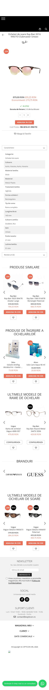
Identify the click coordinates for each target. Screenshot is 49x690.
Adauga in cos (24, 122)
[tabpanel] (24, 70)
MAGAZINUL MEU (23, 625)
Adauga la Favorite (23, 133)
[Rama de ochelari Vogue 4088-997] (13, 414)
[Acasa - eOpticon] (24, 24)
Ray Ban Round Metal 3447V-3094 (36, 429)
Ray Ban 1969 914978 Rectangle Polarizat (36, 299)
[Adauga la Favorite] (13, 317)
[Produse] (3, 19)
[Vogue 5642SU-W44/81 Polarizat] (36, 515)
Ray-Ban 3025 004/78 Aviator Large (13, 299)
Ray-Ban (13, 296)
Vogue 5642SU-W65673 (13, 529)
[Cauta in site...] (46, 29)
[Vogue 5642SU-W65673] (13, 515)
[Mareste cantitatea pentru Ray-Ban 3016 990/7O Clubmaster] (28, 115)
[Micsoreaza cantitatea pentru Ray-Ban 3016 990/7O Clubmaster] (20, 115)
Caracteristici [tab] (9, 148)
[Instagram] (27, 599)
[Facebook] (22, 599)
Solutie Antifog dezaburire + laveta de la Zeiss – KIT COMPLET (13, 365)
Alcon (36, 362)
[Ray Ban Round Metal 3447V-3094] (36, 414)
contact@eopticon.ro (26, 616)
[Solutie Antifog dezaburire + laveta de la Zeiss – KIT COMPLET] (13, 350)
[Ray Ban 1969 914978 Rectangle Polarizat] (36, 284)
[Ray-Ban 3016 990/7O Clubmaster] (24, 70)
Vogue (13, 426)
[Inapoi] (2, 35)
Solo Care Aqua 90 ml (36, 364)
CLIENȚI (23, 631)
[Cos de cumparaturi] (40, 29)
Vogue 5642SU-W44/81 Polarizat (36, 530)
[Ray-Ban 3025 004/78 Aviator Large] (13, 284)
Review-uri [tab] (9, 255)
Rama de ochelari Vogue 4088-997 (13, 429)
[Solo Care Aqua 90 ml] (36, 350)
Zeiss (13, 362)
